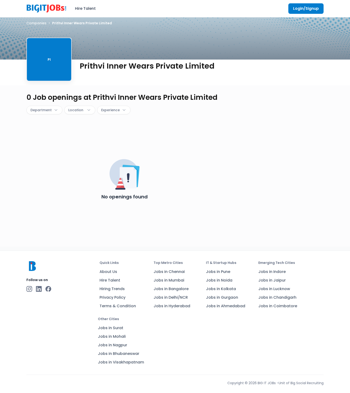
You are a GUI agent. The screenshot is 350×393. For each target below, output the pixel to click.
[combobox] (44, 110)
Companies (36, 23)
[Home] (46, 8)
